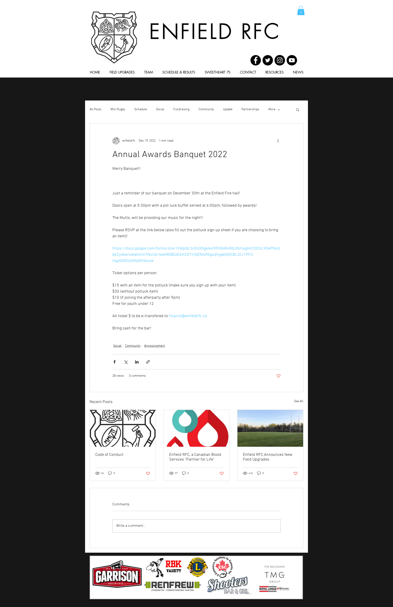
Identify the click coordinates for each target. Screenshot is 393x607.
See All (298, 401)
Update (227, 109)
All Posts (95, 109)
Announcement (154, 346)
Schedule (140, 109)
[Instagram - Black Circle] (280, 60)
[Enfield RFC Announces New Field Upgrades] (270, 428)
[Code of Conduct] (123, 428)
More (271, 109)
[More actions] (278, 140)
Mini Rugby (118, 109)
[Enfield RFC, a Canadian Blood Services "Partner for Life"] (196, 428)
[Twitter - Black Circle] (267, 60)
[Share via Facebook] (114, 362)
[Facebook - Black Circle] (255, 60)
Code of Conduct (109, 454)
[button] (301, 10)
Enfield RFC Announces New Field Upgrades (267, 457)
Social (160, 109)
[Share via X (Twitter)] (125, 362)
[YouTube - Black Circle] (292, 60)
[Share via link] (148, 362)
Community (206, 109)
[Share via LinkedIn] (137, 362)
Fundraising (181, 109)
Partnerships (250, 109)
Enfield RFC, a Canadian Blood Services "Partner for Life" (195, 457)
